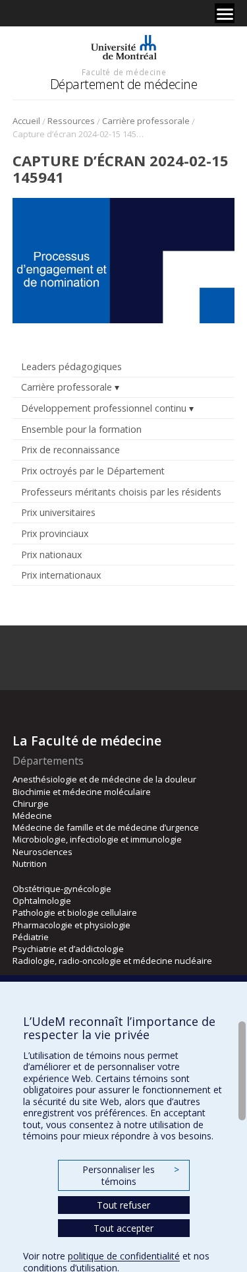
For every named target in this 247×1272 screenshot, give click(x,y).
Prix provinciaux (54, 533)
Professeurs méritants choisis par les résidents (121, 492)
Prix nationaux (51, 554)
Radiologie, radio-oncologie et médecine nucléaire (112, 961)
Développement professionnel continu (103, 408)
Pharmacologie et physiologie (71, 925)
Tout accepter (123, 1228)
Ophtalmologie (42, 900)
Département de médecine (124, 84)
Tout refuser (123, 1205)
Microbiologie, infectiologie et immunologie (97, 839)
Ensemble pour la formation (81, 429)
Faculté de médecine (124, 72)
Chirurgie (31, 804)
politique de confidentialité (124, 1256)
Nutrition (30, 864)
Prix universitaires (58, 512)
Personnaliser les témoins (130, 1175)
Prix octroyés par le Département (93, 470)
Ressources (71, 121)
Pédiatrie (31, 937)
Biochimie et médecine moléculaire (82, 792)
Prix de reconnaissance (70, 449)
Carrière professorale (146, 121)
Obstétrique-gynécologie (62, 889)
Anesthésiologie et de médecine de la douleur (104, 779)
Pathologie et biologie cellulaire (75, 912)
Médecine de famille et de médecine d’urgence (106, 827)
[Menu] (224, 13)
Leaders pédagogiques (71, 366)
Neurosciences (42, 852)
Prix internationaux (61, 575)
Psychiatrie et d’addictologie (68, 949)
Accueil (26, 121)
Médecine (32, 815)
